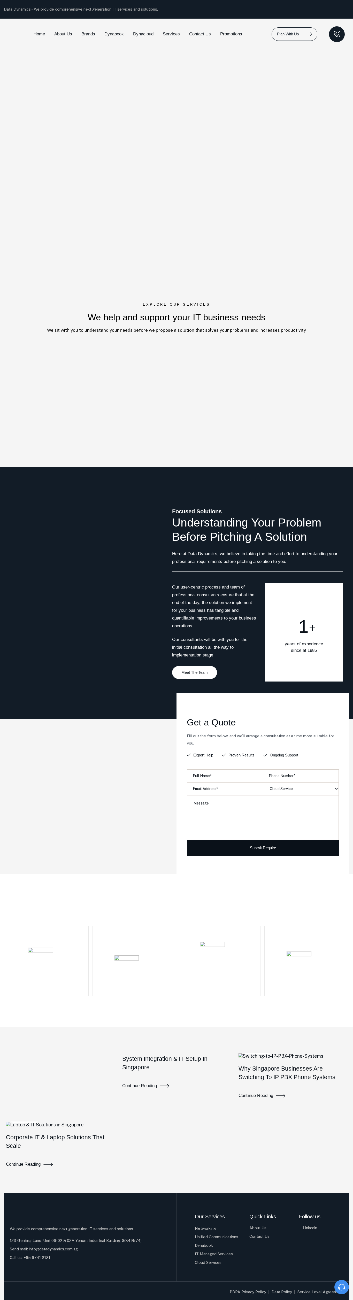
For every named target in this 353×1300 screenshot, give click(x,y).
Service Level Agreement (320, 1292)
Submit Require (263, 848)
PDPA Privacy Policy (248, 1292)
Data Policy (282, 1292)
